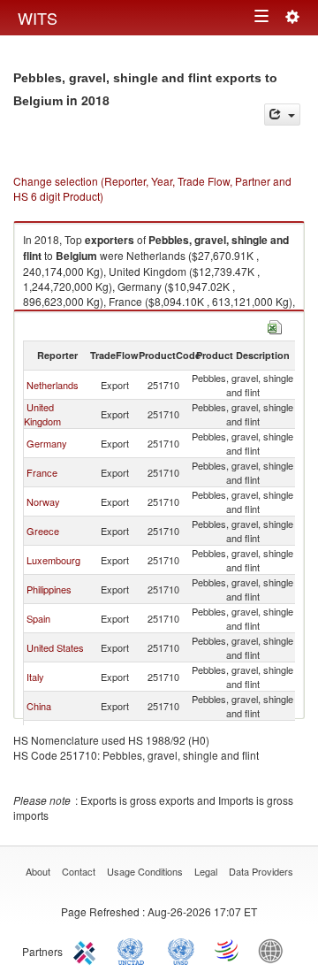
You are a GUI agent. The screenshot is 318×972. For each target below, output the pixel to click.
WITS (37, 17)
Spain (38, 618)
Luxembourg (53, 560)
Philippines (49, 589)
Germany (46, 443)
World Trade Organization (228, 950)
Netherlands (52, 385)
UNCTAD (134, 950)
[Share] (282, 114)
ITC (87, 950)
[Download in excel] (275, 325)
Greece (42, 531)
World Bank (274, 950)
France (41, 472)
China (38, 706)
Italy (35, 677)
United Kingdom (42, 414)
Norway (43, 501)
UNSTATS (181, 950)
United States (55, 647)
